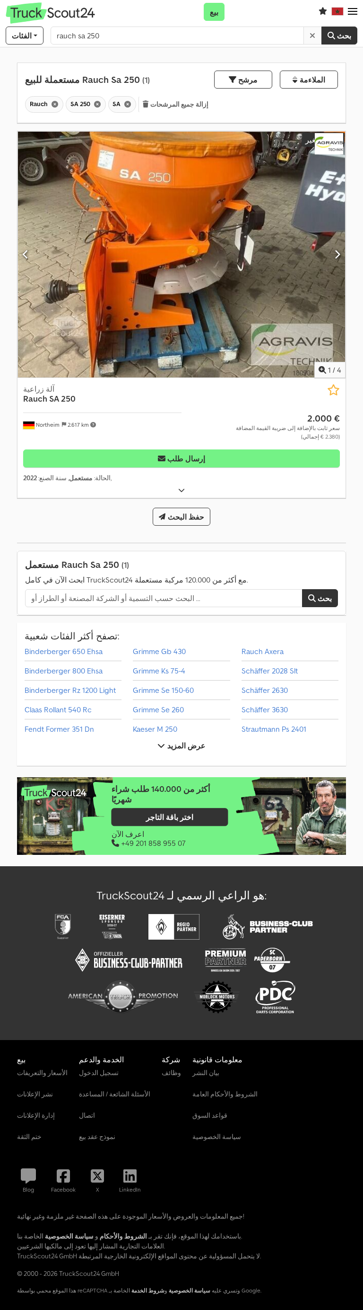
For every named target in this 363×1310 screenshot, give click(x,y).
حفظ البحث (184, 516)
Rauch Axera (263, 651)
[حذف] (312, 36)
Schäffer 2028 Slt (270, 670)
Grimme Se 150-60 (163, 690)
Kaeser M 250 (155, 729)
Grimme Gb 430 (159, 651)
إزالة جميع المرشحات (178, 104)
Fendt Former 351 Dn (59, 729)
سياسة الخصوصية (189, 1290)
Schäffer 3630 (265, 709)
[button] (352, 12)
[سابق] (25, 254)
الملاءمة (311, 79)
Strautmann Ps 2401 (274, 729)
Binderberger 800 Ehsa (64, 670)
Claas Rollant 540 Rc (58, 709)
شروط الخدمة (147, 1290)
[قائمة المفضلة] (323, 12)
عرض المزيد (185, 745)
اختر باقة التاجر (169, 817)
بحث (343, 35)
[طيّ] (181, 490)
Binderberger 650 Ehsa (64, 651)
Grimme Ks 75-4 (159, 670)
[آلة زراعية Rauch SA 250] (181, 254)
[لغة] (337, 12)
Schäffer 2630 (265, 690)
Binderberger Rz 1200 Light (70, 690)
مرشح (247, 79)
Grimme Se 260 (158, 709)
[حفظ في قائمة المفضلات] (333, 390)
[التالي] (337, 254)
